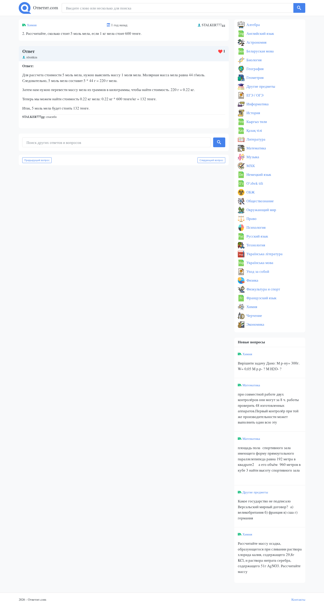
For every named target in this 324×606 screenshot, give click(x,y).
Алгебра (253, 24)
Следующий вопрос (211, 160)
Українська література (264, 253)
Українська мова (259, 262)
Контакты (298, 599)
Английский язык (260, 33)
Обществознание (260, 200)
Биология (254, 59)
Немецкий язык (258, 174)
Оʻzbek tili (254, 183)
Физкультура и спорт (263, 289)
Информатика (257, 103)
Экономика (255, 324)
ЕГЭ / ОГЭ (254, 95)
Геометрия (255, 77)
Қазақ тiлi (254, 130)
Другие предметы (260, 86)
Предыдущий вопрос (37, 160)
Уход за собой (257, 271)
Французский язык (261, 297)
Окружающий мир (261, 209)
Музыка (252, 156)
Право (251, 218)
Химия (32, 25)
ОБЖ (250, 192)
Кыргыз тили (256, 121)
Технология (255, 244)
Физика (252, 280)
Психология (256, 227)
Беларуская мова (260, 51)
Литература (255, 139)
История (253, 112)
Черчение (254, 315)
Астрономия (256, 42)
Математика (256, 148)
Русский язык (257, 236)
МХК (250, 165)
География (255, 68)
